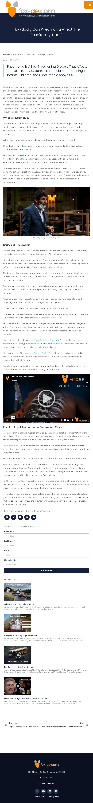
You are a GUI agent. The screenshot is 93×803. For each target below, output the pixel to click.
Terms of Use (39, 797)
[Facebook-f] (37, 791)
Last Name (9, 541)
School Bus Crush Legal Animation (19, 604)
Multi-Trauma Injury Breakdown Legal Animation (25, 698)
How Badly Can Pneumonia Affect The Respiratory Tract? (32, 54)
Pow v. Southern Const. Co (46, 340)
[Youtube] (43, 791)
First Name (9, 531)
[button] (7, 517)
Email (6, 550)
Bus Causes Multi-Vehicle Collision (19, 667)
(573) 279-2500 (46, 777)
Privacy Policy (54, 797)
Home (5, 54)
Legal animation (11, 446)
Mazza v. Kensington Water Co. (47, 318)
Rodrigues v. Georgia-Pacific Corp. (37, 353)
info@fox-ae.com (46, 783)
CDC (22, 159)
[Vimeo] (55, 791)
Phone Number (10, 560)
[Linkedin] (49, 791)
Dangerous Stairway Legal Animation (20, 635)
